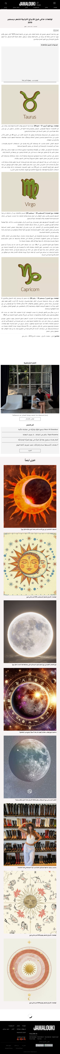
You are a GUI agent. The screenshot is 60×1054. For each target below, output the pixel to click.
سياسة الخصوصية (9, 1048)
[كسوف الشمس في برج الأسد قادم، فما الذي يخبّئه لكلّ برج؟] (30, 496)
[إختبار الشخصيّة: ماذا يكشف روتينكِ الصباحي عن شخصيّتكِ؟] (30, 389)
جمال (46, 7)
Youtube (32, 1039)
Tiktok (39, 1039)
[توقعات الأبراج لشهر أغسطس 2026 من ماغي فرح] (30, 564)
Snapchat (55, 1037)
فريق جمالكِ (8, 1045)
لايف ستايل (16, 7)
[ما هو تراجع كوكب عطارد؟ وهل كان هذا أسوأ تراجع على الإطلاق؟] (30, 699)
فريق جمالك (56, 30)
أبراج (52, 336)
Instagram (32, 1037)
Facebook (48, 1037)
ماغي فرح (24, 336)
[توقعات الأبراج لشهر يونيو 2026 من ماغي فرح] (30, 970)
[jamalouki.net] (30, 3)
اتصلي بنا (24, 1045)
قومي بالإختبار (30, 419)
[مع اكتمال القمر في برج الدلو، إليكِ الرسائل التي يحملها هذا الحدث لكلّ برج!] (30, 631)
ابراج (25, 26)
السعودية (36, 7)
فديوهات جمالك (21, 1029)
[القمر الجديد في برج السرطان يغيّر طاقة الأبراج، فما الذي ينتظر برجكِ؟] (30, 767)
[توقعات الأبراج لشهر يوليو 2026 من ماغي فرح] (30, 902)
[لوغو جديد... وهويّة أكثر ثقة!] (30, 62)
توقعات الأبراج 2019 (34, 336)
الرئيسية (35, 26)
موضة (55, 7)
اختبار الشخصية (4, 8)
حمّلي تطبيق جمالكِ (44, 1042)
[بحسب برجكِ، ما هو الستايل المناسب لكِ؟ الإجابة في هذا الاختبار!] (30, 834)
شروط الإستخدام (19, 1048)
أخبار (26, 7)
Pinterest (40, 1037)
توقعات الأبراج (45, 336)
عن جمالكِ (16, 1045)
